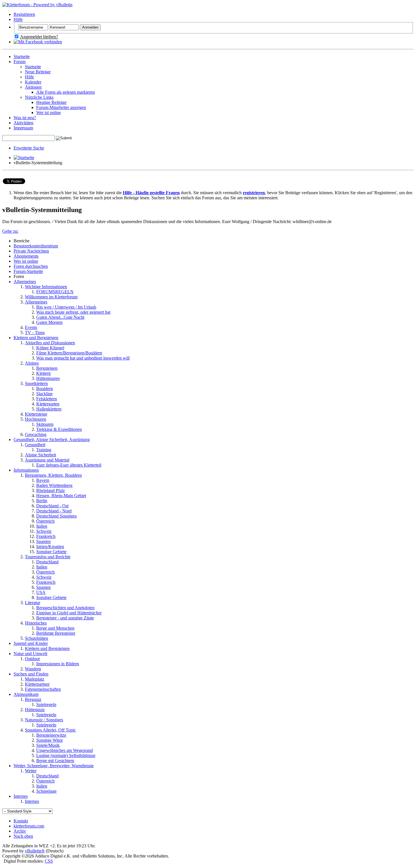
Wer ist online (48, 112)
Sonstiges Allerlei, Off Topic (50, 730)
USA (41, 592)
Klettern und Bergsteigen (36, 337)
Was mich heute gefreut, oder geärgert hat (73, 312)
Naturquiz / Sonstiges (44, 719)
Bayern (42, 480)
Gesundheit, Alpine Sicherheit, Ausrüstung (52, 439)
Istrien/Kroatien (50, 546)
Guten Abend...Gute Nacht (60, 317)
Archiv (20, 831)
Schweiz (44, 531)
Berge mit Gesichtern (55, 760)
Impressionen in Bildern (57, 663)
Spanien (43, 541)
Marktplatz (34, 679)
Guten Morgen (49, 322)
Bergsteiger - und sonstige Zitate (65, 617)
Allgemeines (25, 281)
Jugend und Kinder (31, 643)
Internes (21, 796)
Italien (41, 526)
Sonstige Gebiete (51, 551)
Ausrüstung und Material (47, 459)
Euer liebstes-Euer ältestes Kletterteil (68, 465)
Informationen (26, 470)
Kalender (33, 82)
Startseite (22, 56)
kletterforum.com (29, 826)
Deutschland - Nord (54, 510)
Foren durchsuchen (31, 266)
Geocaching (35, 434)
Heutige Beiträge (51, 102)
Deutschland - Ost (52, 505)
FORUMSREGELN (55, 291)
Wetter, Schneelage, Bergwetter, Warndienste (54, 765)
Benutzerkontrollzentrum (36, 245)
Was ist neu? (25, 117)
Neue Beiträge (38, 71)
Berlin (41, 500)
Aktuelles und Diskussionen (50, 342)
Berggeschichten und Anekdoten (65, 607)
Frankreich (45, 536)
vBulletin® (35, 850)
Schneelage (46, 791)
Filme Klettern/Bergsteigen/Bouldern (69, 352)
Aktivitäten (23, 122)
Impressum (23, 127)
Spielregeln (46, 704)
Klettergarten (47, 403)
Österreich (45, 521)
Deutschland (47, 561)
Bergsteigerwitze (51, 735)
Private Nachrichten (31, 251)
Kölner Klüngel (50, 347)
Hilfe (18, 19)
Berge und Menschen (55, 628)
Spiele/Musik (48, 745)
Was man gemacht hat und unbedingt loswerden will (83, 358)
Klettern (43, 373)
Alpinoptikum (26, 694)
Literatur (32, 602)
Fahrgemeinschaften (43, 689)
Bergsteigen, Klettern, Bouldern (53, 475)
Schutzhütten (36, 638)
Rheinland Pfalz (50, 490)
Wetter (31, 770)
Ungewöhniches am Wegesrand (64, 750)
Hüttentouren (48, 378)
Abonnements (26, 256)
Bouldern (44, 388)
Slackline (44, 393)
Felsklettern (46, 398)
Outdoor (32, 658)
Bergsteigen (46, 368)
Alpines (32, 363)
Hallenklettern (48, 409)
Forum (19, 61)
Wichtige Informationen (46, 286)
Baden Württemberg (54, 485)
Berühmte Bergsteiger (55, 633)
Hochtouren (35, 419)
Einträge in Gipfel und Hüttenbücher (69, 612)
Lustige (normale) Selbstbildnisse (65, 755)
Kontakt (21, 820)
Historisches (36, 623)
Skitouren (44, 424)
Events (31, 327)
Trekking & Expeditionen (59, 429)
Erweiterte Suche (29, 148)
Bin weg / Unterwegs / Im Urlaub (66, 307)
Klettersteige (36, 414)
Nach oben (23, 836)
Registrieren (24, 14)
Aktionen (33, 87)
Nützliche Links (39, 97)
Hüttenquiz (35, 709)
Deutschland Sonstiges (56, 516)
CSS (49, 861)
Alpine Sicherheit (40, 454)
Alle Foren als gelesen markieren (65, 92)
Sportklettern (36, 383)
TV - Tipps (35, 332)
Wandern (33, 668)
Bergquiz (33, 699)
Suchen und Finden (31, 674)
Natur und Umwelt (30, 653)
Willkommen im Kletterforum (51, 296)
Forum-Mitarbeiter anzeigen (61, 107)
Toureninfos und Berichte (47, 556)
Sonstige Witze (49, 740)
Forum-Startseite (28, 271)
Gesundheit (35, 444)
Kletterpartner (37, 684)
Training (43, 449)
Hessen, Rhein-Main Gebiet (61, 495)
